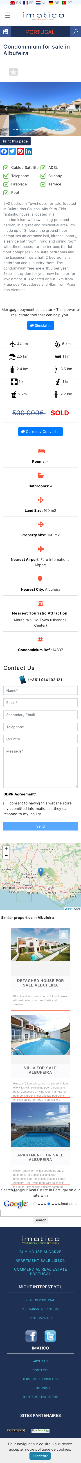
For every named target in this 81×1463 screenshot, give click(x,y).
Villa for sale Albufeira (40, 1070)
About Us (40, 1361)
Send (40, 826)
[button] (6, 109)
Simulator (42, 325)
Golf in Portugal (40, 1300)
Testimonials (40, 1388)
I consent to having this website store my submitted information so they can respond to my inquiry (37, 808)
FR (31, 2)
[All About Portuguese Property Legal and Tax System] (16, 1430)
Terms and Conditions (40, 1379)
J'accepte (40, 1456)
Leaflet (68, 908)
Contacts (40, 1370)
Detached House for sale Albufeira (40, 983)
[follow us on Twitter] (50, 1336)
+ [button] (6, 849)
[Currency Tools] (41, 1430)
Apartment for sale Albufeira (40, 1157)
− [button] (6, 855)
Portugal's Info (41, 1318)
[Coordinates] (40, 872)
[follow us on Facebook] (31, 1336)
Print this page (15, 141)
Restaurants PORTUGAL (40, 1309)
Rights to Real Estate (40, 1396)
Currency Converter (42, 431)
